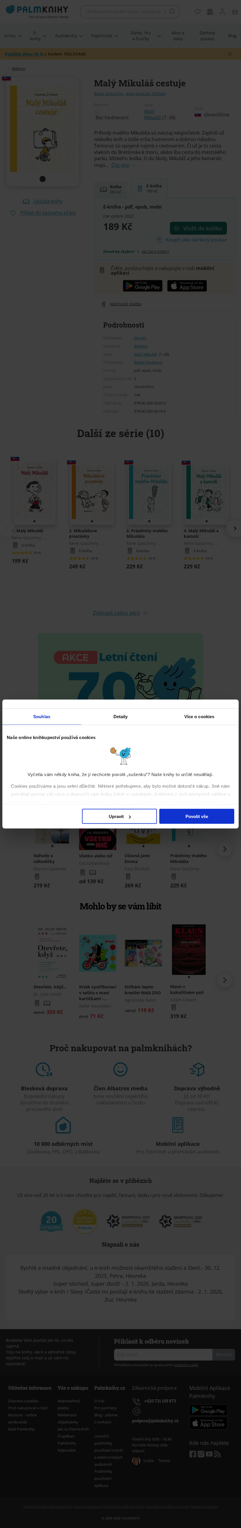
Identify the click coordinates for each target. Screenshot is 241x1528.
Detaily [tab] (120, 716)
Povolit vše (196, 816)
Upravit (116, 816)
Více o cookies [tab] (199, 716)
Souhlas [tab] (41, 716)
